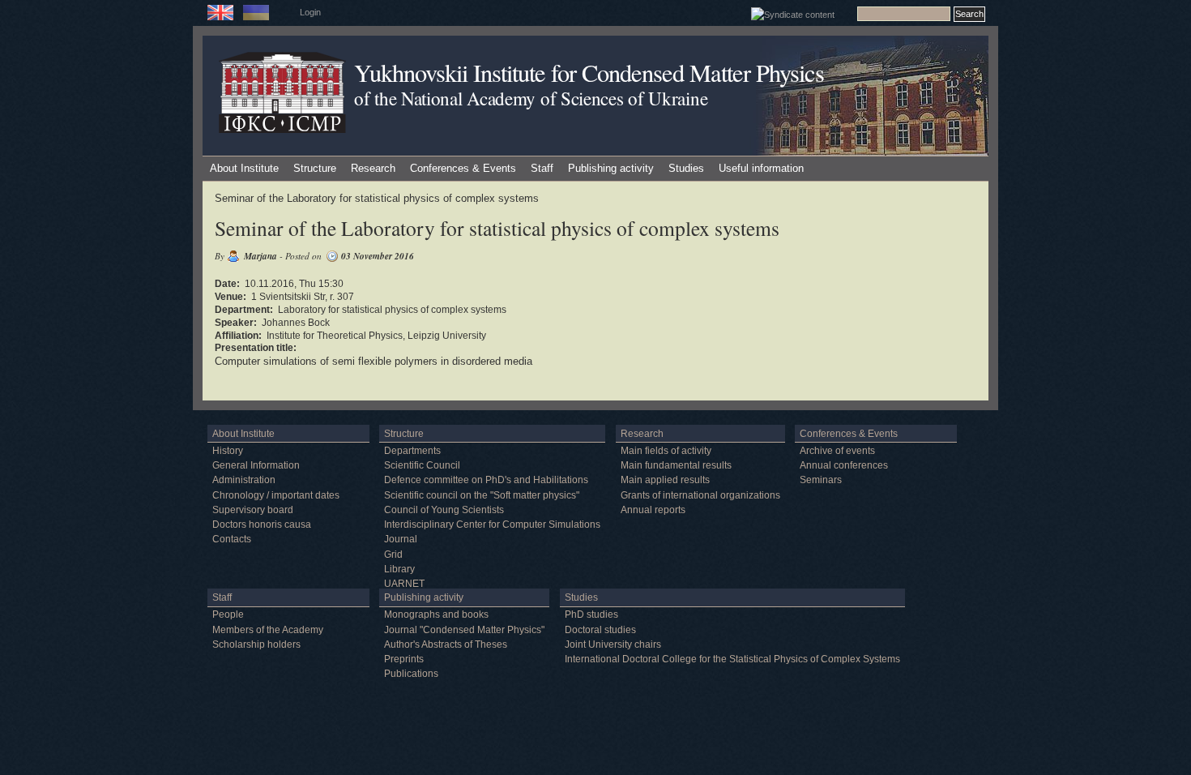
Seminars (821, 480)
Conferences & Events (463, 168)
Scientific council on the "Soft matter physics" (481, 495)
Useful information (761, 168)
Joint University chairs (613, 644)
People (228, 614)
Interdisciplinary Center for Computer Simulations (492, 524)
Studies (686, 168)
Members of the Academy (267, 630)
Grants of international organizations (700, 495)
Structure (314, 168)
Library (399, 569)
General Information (256, 465)
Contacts (231, 539)
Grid (393, 554)
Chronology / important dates (275, 495)
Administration (243, 480)
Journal (400, 539)
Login (310, 12)
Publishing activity (611, 168)
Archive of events (837, 450)
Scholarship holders (256, 644)
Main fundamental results (676, 465)
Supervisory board (252, 510)
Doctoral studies (600, 630)
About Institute (244, 168)
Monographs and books (436, 614)
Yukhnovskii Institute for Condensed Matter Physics (589, 72)
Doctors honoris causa (261, 524)
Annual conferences (844, 465)
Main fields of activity (666, 450)
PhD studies (591, 614)
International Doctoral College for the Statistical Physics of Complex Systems (732, 659)
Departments (412, 450)
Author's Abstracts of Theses (445, 644)
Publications (411, 673)
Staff (542, 168)
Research (373, 168)
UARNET (404, 583)
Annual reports (653, 510)
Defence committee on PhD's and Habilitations (486, 480)
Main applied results (665, 480)
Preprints (404, 659)
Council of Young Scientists (444, 510)
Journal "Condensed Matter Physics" (464, 630)
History (227, 450)
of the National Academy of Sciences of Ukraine (530, 98)
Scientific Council (422, 465)
